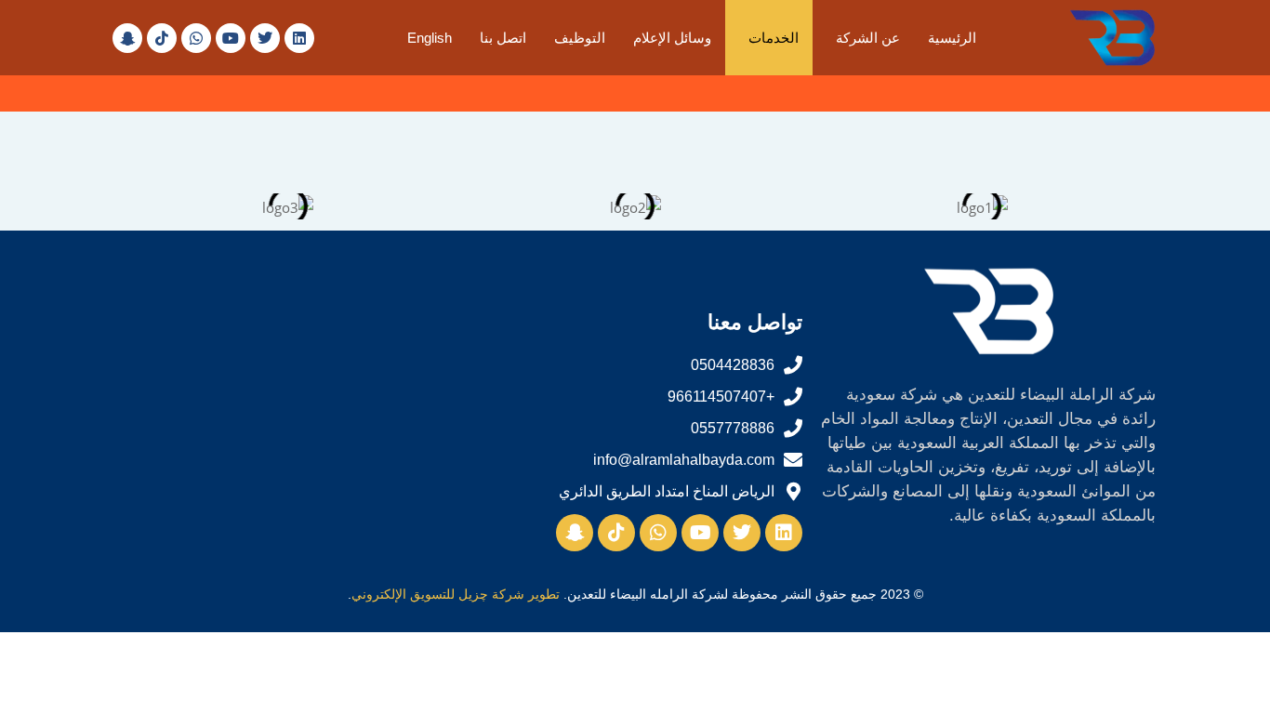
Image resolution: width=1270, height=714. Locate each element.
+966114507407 (721, 396)
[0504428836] (793, 365)
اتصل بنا (503, 38)
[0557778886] (793, 428)
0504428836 (732, 365)
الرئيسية (952, 38)
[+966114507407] (793, 397)
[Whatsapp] (196, 38)
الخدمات (773, 38)
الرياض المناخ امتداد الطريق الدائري (666, 491)
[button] (863, 37)
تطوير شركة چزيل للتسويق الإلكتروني (455, 594)
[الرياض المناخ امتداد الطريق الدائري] (793, 492)
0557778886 (732, 428)
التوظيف (579, 38)
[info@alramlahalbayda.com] (793, 460)
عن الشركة (868, 38)
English (429, 38)
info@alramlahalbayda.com (683, 460)
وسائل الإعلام (672, 38)
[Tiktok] (162, 38)
